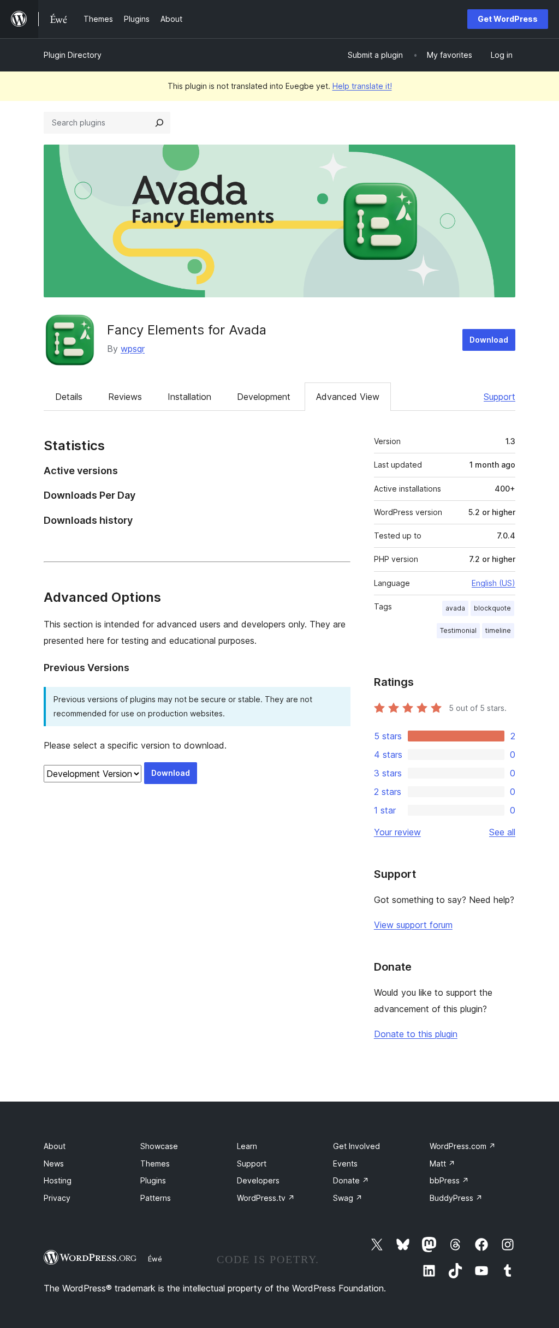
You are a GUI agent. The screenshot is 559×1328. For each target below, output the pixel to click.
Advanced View (347, 396)
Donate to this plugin (415, 1033)
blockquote (492, 608)
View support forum (413, 924)
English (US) (493, 583)
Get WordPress (508, 18)
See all (502, 832)
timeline (498, 630)
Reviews (125, 396)
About (55, 1146)
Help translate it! (362, 86)
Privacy (57, 1198)
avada (455, 608)
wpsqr (133, 348)
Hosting (58, 1180)
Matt (442, 1163)
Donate (351, 1180)
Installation (189, 396)
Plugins (153, 1180)
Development (263, 396)
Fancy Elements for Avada (186, 330)
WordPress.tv (266, 1198)
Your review (397, 832)
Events (345, 1163)
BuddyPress (456, 1198)
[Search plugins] (159, 123)
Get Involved (356, 1146)
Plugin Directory (73, 54)
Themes (155, 1163)
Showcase (159, 1146)
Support (499, 396)
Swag (347, 1198)
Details (68, 396)
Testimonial (458, 630)
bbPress (449, 1180)
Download (488, 339)
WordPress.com (463, 1146)
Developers (258, 1180)
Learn (247, 1146)
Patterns (155, 1198)
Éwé (155, 1258)
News (54, 1163)
